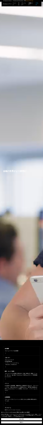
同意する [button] (21, 422)
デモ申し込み (37, 4)
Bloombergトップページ (7, 3)
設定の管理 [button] (21, 419)
